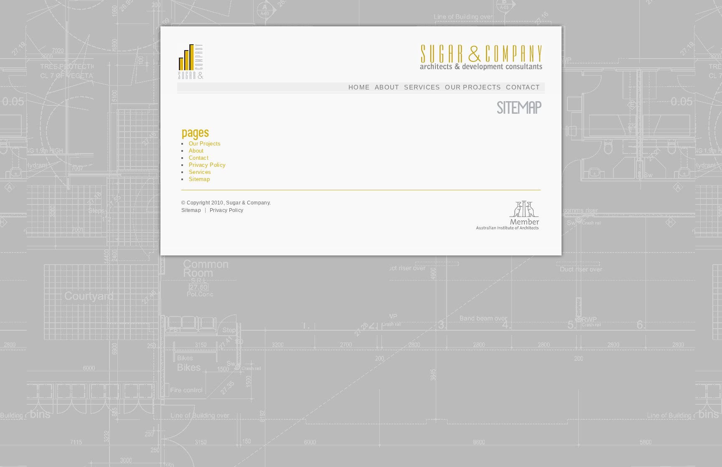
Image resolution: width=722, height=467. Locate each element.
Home (359, 87)
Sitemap (199, 179)
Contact (523, 87)
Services (422, 87)
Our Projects (473, 87)
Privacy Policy (207, 165)
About (387, 87)
